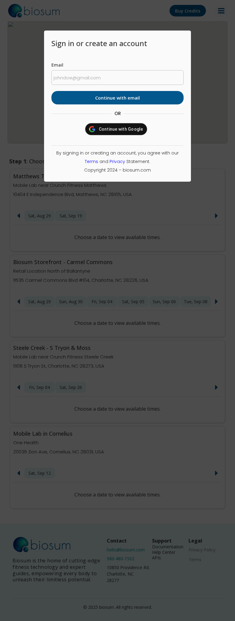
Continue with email (117, 98)
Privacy (117, 161)
